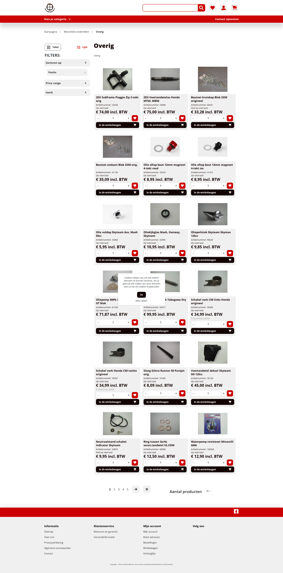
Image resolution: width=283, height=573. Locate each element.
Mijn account (150, 531)
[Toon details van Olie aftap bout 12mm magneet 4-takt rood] (165, 146)
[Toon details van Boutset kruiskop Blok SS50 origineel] (212, 79)
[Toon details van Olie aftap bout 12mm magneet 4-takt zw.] (212, 146)
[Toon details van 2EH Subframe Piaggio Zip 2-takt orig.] (117, 79)
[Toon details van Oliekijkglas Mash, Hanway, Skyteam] (165, 214)
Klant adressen (151, 537)
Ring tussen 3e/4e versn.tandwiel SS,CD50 (159, 443)
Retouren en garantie (105, 531)
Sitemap (48, 531)
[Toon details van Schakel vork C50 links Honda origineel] (212, 281)
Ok (141, 294)
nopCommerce (168, 564)
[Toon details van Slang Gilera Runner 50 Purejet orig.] (165, 352)
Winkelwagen (150, 548)
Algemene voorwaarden (57, 548)
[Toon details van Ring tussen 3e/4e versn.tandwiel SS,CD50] (165, 423)
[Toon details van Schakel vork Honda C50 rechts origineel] (117, 352)
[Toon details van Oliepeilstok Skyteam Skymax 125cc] (212, 214)
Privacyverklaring (53, 542)
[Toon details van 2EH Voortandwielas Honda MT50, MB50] (165, 79)
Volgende (135, 489)
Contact (48, 553)
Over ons (49, 537)
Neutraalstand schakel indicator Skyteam (111, 443)
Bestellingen (150, 542)
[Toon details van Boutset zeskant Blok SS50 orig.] (117, 146)
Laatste (146, 489)
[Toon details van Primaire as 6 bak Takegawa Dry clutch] (165, 281)
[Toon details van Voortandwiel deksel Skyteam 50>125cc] (212, 352)
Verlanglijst (149, 553)
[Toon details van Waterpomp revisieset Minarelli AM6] (212, 423)
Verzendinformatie (104, 537)
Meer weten (141, 300)
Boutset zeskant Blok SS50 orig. (117, 164)
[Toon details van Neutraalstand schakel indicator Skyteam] (117, 423)
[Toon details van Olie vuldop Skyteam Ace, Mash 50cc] (117, 214)
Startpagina (50, 31)
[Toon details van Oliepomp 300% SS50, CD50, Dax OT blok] (117, 281)
